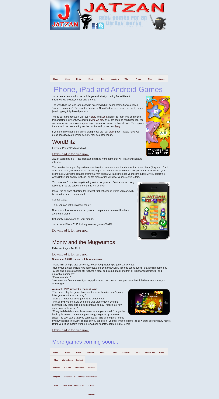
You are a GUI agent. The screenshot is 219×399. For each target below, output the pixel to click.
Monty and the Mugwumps (83, 242)
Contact (161, 79)
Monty (91, 79)
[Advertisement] (109, 52)
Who (126, 79)
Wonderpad (150, 352)
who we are (97, 120)
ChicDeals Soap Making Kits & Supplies (91, 369)
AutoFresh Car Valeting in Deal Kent (79, 369)
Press (138, 79)
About (67, 79)
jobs (86, 123)
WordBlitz (63, 142)
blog (117, 126)
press (112, 131)
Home (55, 79)
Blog (150, 79)
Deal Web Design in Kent (56, 369)
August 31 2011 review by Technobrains (74, 289)
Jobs (103, 79)
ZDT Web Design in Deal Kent (67, 369)
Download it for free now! (70, 153)
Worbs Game (67, 360)
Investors (115, 79)
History (79, 79)
